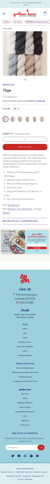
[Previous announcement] (5, 3)
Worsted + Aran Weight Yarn (20, 208)
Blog (25, 398)
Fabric (25, 329)
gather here (27, 469)
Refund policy (7, 472)
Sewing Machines (25, 355)
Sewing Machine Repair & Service (25, 372)
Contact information (33, 476)
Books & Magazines (25, 346)
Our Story (25, 394)
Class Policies (25, 407)
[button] (25, 221)
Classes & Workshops (25, 368)
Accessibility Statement (25, 412)
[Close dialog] (47, 232)
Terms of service (24, 472)
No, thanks (37, 250)
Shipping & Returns (25, 403)
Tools (25, 338)
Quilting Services (25, 377)
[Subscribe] (41, 447)
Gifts (25, 351)
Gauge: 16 (11, 191)
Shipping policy (13, 476)
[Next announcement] (45, 3)
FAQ (25, 416)
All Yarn (7, 22)
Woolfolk (9, 85)
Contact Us (25, 425)
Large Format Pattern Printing (25, 381)
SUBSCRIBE (37, 248)
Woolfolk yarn (14, 205)
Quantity (8, 134)
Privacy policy (40, 472)
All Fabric (18, 22)
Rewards (25, 421)
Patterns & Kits (25, 342)
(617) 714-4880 (26, 302)
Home (5, 28)
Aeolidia (29, 479)
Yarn (25, 333)
